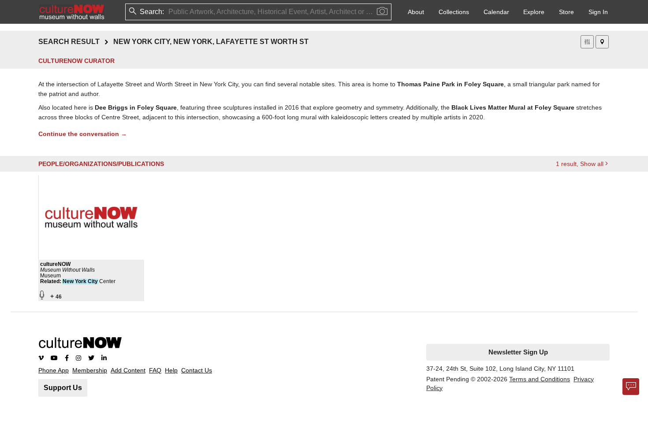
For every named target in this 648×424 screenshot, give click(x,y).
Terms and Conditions (539, 379)
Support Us (63, 387)
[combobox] (169, 11)
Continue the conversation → (82, 133)
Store (566, 11)
